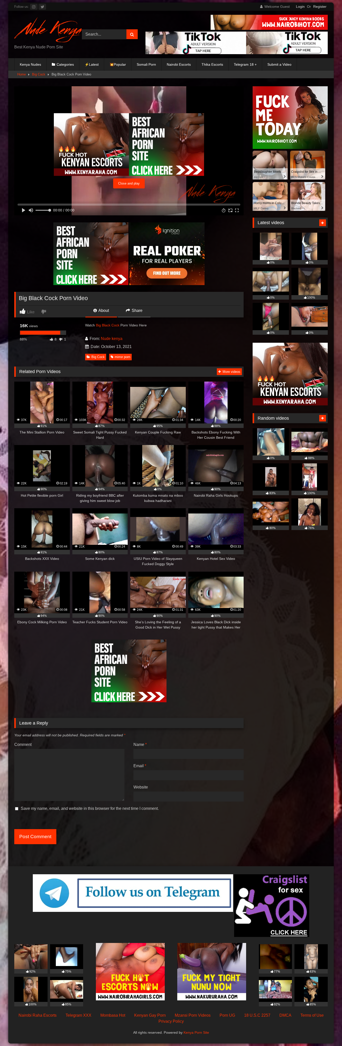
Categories (65, 64)
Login (300, 7)
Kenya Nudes (30, 64)
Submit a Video (279, 64)
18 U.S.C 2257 (257, 1015)
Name (140, 744)
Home (21, 74)
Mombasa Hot (112, 1015)
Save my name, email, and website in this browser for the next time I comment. (90, 808)
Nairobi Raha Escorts (38, 1015)
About (103, 310)
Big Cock (38, 74)
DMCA (285, 1015)
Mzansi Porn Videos (193, 1015)
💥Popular (117, 64)
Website (140, 787)
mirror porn (122, 357)
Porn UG (227, 1015)
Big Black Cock (107, 325)
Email (139, 766)
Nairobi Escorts (179, 64)
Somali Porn (146, 64)
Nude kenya (111, 338)
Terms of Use (312, 1015)
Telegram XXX (78, 1015)
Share (136, 310)
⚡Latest (92, 64)
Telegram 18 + (245, 64)
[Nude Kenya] (48, 30)
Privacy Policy (171, 1021)
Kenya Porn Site (196, 1032)
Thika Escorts (212, 64)
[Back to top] (326, 1031)
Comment (23, 744)
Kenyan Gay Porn (150, 1015)
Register (319, 7)
